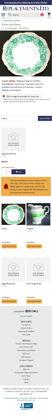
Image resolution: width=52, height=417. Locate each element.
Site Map (28, 389)
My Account (26, 316)
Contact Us (26, 325)
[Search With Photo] (42, 14)
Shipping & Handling (26, 331)
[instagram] (32, 311)
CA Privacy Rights (13, 391)
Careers (26, 379)
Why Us (26, 369)
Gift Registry (26, 357)
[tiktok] (37, 311)
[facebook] (27, 311)
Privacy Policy (40, 389)
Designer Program (26, 360)
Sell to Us (26, 353)
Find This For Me (9, 246)
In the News (26, 376)
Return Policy (26, 328)
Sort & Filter (45, 118)
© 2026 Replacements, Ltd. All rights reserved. (20, 398)
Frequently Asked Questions (26, 372)
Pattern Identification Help (26, 344)
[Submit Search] (9, 14)
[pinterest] (29, 311)
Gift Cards (26, 334)
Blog (26, 382)
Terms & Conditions (12, 389)
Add (19, 172)
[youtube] (34, 311)
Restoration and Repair (26, 350)
